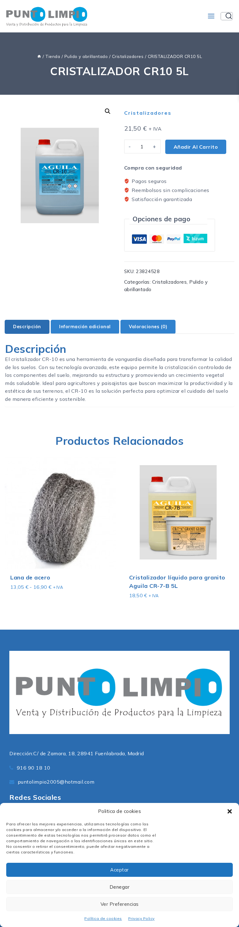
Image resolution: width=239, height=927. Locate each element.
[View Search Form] (227, 16)
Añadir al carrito (196, 147)
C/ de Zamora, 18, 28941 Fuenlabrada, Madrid (88, 753)
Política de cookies (103, 918)
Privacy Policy (141, 918)
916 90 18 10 (33, 768)
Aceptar (119, 870)
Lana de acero (30, 577)
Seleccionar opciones (36, 599)
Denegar (120, 887)
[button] (230, 811)
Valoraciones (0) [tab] (148, 326)
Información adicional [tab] (85, 326)
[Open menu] (211, 16)
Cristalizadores (147, 113)
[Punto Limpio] (46, 16)
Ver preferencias (120, 904)
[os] (39, 56)
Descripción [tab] (27, 326)
